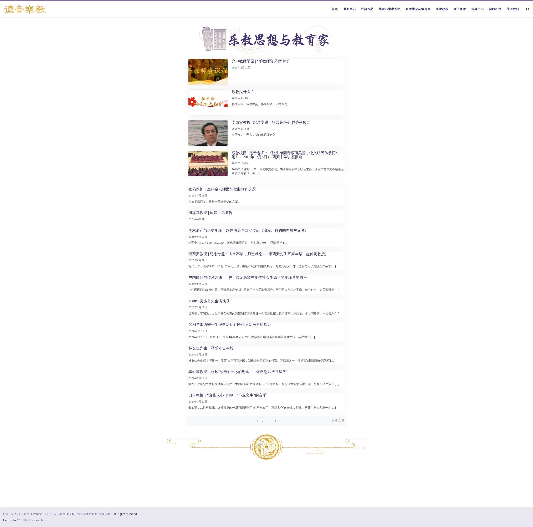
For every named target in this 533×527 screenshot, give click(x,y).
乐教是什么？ (243, 91)
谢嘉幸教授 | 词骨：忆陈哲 (210, 212)
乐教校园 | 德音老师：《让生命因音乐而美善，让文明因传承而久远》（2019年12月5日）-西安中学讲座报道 (285, 154)
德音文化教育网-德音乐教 (93, 514)
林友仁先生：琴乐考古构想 (210, 348)
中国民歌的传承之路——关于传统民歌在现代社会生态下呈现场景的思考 (247, 277)
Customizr (34, 520)
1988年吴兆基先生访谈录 (209, 301)
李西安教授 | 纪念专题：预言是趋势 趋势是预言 (271, 122)
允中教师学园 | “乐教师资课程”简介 (261, 61)
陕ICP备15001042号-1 (17, 514)
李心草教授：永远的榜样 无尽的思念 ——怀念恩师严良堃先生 (239, 371)
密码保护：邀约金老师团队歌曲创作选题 (222, 189)
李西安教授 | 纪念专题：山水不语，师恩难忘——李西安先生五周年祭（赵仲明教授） (258, 253)
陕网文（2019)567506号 (49, 514)
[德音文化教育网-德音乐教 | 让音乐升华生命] (25, 8)
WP (18, 520)
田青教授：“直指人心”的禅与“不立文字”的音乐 (227, 395)
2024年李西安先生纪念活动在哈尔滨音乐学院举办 (229, 324)
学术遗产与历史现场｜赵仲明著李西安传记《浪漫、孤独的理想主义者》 (248, 230)
